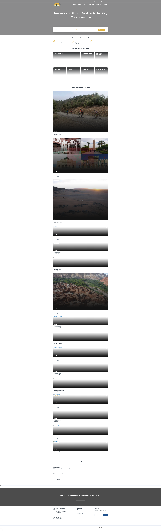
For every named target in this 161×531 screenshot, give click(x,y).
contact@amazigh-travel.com (60, 1)
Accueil (74, 4)
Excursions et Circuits (81, 4)
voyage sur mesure (91, 4)
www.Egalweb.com (105, 527)
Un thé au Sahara (56, 253)
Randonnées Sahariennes (57, 70)
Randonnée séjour (56, 467)
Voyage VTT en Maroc (100, 69)
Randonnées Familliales (87, 53)
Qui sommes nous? (99, 4)
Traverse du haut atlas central (59, 312)
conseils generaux (80, 513)
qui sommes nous (79, 511)
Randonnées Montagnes (99, 54)
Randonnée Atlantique (59, 53)
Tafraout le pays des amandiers (59, 343)
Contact (105, 4)
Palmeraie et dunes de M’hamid (59, 390)
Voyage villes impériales (85, 70)
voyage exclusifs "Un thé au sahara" (59, 479)
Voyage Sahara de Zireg (58, 222)
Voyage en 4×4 (72, 69)
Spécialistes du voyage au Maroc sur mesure (61, 473)
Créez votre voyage (80, 499)
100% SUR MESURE (59, 40)
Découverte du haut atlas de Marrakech (60, 437)
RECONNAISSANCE (96, 40)
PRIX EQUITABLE (78, 40)
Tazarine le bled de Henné (58, 327)
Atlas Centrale (56, 452)
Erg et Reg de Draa (57, 421)
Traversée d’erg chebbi (57, 269)
